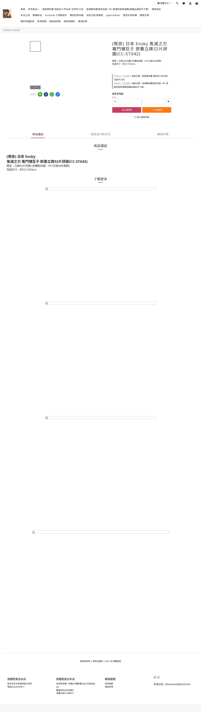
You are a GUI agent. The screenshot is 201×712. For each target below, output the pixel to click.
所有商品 (32, 9)
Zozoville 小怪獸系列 (56, 15)
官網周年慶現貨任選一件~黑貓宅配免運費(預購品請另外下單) (117, 9)
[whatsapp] (52, 94)
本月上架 (25, 15)
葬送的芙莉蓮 (77, 15)
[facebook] (46, 94)
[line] (40, 94)
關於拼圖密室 (27, 21)
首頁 (23, 9)
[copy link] (57, 94)
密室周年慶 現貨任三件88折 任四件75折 (63, 9)
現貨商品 (156, 9)
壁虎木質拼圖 (130, 15)
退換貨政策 (55, 21)
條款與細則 (69, 21)
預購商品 (37, 15)
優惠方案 (144, 15)
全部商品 (7, 30)
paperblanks (113, 15)
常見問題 (41, 21)
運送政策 (82, 21)
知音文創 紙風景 (95, 15)
